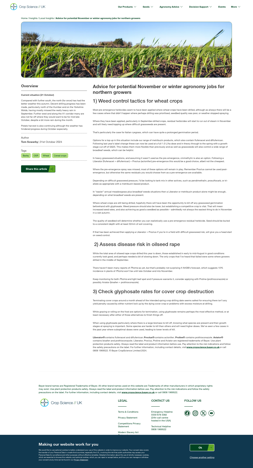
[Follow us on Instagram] (195, 413)
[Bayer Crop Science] (29, 7)
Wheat (46, 155)
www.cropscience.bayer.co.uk (203, 347)
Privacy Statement (81, 459)
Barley (26, 155)
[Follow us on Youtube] (211, 413)
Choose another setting (202, 457)
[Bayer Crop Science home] (62, 403)
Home (24, 18)
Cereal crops (60, 155)
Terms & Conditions (128, 411)
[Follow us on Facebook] (187, 413)
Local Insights (46, 18)
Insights (33, 18)
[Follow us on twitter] (203, 413)
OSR (36, 155)
